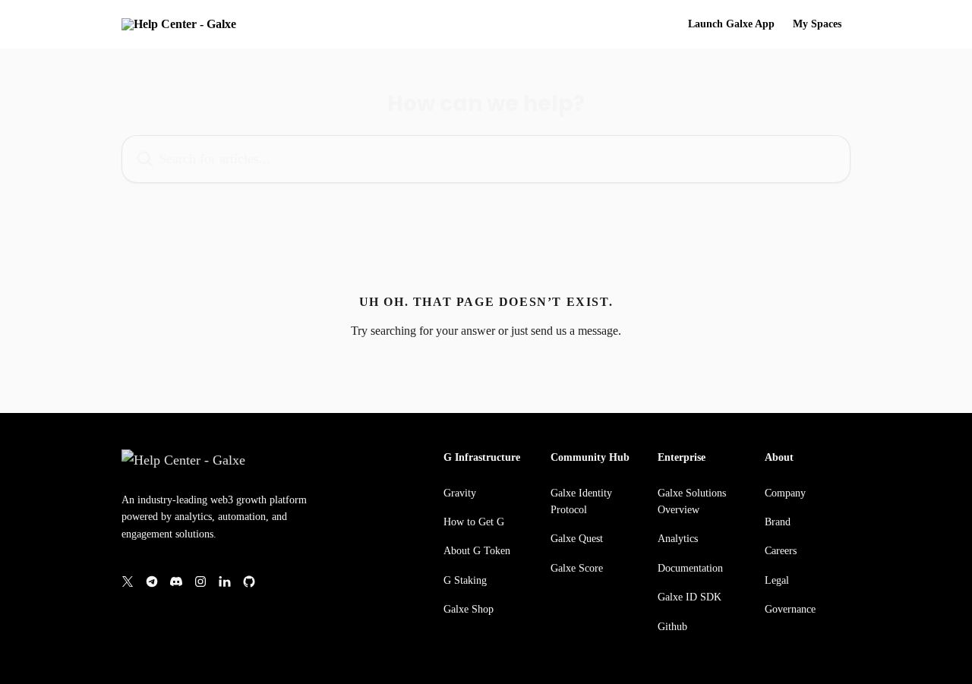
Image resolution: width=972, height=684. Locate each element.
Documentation (690, 568)
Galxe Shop (468, 609)
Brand (778, 522)
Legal (777, 580)
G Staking (465, 580)
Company (785, 493)
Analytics (678, 538)
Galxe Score (577, 568)
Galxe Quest (577, 538)
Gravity (459, 493)
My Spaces (817, 24)
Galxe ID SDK (689, 597)
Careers (781, 550)
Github (672, 626)
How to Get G (473, 522)
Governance (790, 609)
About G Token (476, 550)
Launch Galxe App (731, 24)
